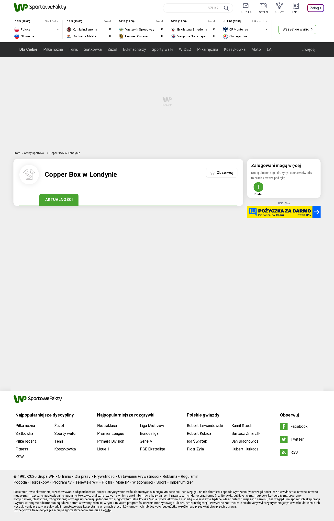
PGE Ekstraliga (152, 449)
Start (16, 153)
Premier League (110, 433)
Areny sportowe (34, 153)
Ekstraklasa (107, 425)
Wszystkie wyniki (296, 29)
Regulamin (189, 476)
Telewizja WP (86, 482)
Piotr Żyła (195, 449)
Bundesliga (149, 433)
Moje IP (122, 482)
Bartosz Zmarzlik (246, 433)
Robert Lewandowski (205, 425)
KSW (19, 457)
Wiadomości (142, 482)
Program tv (62, 482)
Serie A (146, 441)
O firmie (64, 476)
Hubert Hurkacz (245, 449)
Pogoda (20, 482)
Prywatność (104, 476)
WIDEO (185, 49)
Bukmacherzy (134, 49)
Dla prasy (82, 476)
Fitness (21, 449)
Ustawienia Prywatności (138, 476)
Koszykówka (234, 49)
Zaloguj (316, 8)
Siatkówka (93, 49)
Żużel (112, 49)
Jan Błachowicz (245, 441)
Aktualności (59, 199)
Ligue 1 (103, 449)
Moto (256, 49)
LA (269, 49)
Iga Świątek (197, 441)
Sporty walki (162, 49)
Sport (161, 482)
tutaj (108, 510)
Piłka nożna (53, 49)
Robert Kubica (199, 433)
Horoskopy (39, 482)
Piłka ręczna (207, 49)
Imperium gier (181, 482)
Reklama (170, 476)
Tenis (73, 49)
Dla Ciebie (28, 49)
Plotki (107, 482)
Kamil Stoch (242, 425)
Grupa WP (46, 476)
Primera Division (110, 441)
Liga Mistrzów (152, 425)
